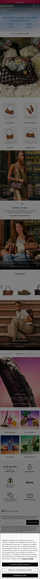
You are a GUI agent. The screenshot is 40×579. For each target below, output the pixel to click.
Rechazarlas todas (20, 575)
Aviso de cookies (27, 558)
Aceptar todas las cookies (20, 564)
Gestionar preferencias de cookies (20, 570)
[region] (20, 556)
